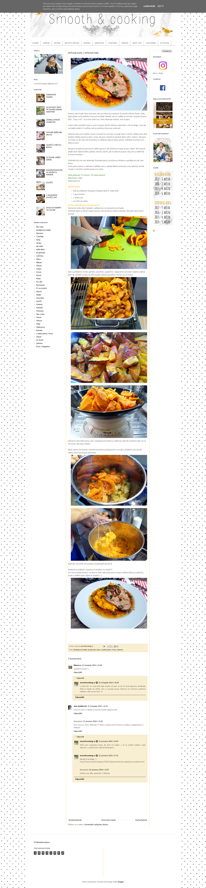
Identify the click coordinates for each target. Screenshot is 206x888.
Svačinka (39, 308)
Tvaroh (38, 317)
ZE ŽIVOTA (164, 43)
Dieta (38, 240)
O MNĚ (35, 43)
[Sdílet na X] (113, 646)
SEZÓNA (86, 43)
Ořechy (39, 266)
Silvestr (39, 292)
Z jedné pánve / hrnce (108, 650)
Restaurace (40, 285)
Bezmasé (39, 233)
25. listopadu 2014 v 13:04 (92, 665)
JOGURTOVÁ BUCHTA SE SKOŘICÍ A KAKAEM (54, 172)
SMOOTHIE (99, 43)
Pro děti (39, 282)
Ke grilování (92, 650)
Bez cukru (40, 227)
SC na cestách (41, 288)
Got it (161, 6)
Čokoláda (40, 237)
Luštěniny (39, 256)
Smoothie (40, 298)
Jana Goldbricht (80, 706)
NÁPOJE (124, 43)
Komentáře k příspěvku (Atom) (96, 825)
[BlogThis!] (110, 646)
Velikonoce (40, 327)
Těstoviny (40, 311)
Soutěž (39, 301)
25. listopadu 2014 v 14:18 (109, 683)
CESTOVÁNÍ (151, 43)
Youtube (39, 330)
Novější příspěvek (75, 820)
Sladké (38, 295)
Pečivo (38, 275)
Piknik (38, 279)
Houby (38, 243)
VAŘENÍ (46, 43)
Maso (99, 650)
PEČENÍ (57, 43)
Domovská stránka (108, 820)
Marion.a (77, 665)
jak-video (39, 246)
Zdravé (38, 337)
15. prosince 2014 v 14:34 (108, 741)
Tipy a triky (40, 314)
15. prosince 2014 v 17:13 (108, 756)
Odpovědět (78, 672)
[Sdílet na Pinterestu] (117, 646)
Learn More (149, 6)
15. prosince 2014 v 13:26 (93, 721)
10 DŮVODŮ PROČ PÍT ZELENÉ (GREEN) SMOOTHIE (54, 109)
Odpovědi (80, 678)
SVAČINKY (112, 43)
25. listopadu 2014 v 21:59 (98, 706)
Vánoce (39, 321)
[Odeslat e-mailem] (108, 646)
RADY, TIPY (137, 43)
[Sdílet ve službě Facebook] (115, 646)
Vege (38, 324)
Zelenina (120, 650)
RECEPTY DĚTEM (72, 43)
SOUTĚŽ (49, 183)
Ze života (39, 340)
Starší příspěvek (141, 820)
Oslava (38, 269)
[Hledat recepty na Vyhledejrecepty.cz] (42, 842)
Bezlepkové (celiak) (80, 650)
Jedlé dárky (40, 250)
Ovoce (38, 272)
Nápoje (39, 263)
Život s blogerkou (43, 347)
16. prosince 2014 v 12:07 (99, 770)
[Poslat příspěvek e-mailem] (103, 646)
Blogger (121, 882)
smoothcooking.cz (87, 683)
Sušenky (39, 305)
